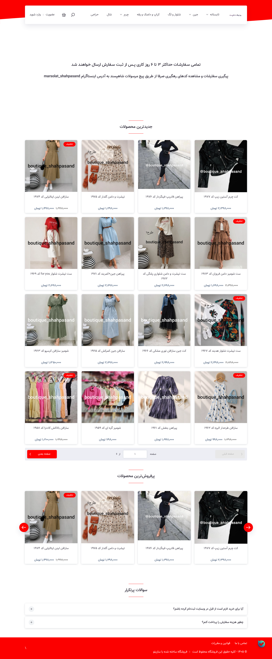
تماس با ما (241, 643)
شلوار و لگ (174, 14)
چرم (126, 14)
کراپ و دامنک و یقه (148, 14)
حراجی (94, 14)
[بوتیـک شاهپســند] (235, 14)
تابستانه (214, 14)
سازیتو (157, 652)
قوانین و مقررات (220, 643)
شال (109, 14)
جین (195, 14)
